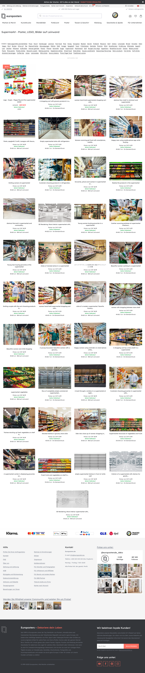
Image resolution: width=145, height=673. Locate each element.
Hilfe (3, 6)
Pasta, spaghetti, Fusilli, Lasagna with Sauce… (19, 141)
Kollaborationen (39, 563)
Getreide (93, 46)
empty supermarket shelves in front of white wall (90, 475)
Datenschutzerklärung (10, 578)
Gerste (89, 44)
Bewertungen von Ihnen (11, 589)
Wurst (36, 44)
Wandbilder (41, 23)
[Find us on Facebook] (105, 663)
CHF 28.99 (90, 396)
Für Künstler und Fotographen (44, 567)
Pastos (43, 48)
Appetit (137, 46)
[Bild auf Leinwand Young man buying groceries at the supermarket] (19, 251)
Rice (64, 44)
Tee (26, 46)
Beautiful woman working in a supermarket (126, 266)
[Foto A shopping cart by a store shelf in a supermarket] (125, 337)
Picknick (100, 46)
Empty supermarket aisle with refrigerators (54, 141)
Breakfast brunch (115, 48)
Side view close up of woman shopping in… (90, 433)
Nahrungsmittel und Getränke (17, 44)
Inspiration (69, 6)
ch (141, 6)
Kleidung (98, 23)
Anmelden (130, 6)
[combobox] (70, 16)
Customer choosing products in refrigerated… (54, 183)
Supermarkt (69, 48)
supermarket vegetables (19, 392)
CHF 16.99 (54, 104)
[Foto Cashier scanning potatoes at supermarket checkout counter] (125, 210)
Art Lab (91, 6)
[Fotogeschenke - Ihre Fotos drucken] (130, 16)
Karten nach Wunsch (57, 6)
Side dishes (77, 51)
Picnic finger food (66, 53)
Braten (14, 46)
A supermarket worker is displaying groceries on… (19, 475)
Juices (27, 53)
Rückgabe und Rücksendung (13, 574)
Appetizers (104, 48)
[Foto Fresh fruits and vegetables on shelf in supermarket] (54, 465)
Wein (140, 44)
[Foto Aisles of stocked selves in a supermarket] (54, 253)
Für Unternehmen (135, 23)
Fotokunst (55, 23)
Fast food (58, 44)
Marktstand (79, 48)
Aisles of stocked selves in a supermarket (55, 266)
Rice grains (11, 51)
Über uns (6, 563)
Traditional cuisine (79, 53)
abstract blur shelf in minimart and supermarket (126, 101)
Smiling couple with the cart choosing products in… (19, 307)
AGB (4, 571)
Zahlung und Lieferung (14, 6)
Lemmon (51, 44)
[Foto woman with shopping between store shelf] (125, 294)
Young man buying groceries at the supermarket (19, 266)
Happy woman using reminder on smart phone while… (90, 349)
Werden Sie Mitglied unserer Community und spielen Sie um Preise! (37, 599)
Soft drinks (136, 51)
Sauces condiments (88, 51)
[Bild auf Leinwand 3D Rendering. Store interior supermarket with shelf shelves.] (72, 499)
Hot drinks (127, 51)
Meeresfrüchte (33, 46)
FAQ (4, 559)
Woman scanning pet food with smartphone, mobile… (90, 141)
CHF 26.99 (90, 105)
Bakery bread (133, 48)
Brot (9, 46)
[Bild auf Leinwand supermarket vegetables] (19, 378)
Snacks (125, 48)
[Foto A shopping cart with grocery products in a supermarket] (54, 89)
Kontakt (5, 556)
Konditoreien (113, 46)
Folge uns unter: (105, 547)
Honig (69, 44)
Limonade (121, 44)
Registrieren (131, 646)
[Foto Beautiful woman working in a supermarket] (125, 253)
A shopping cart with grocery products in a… (55, 101)
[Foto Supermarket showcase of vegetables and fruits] (125, 424)
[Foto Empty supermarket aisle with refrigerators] (54, 128)
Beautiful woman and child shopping (19, 349)
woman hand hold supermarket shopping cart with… (90, 101)
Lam (3, 48)
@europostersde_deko (112, 552)
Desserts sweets (32, 51)
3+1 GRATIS (8, 9)
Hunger (63, 46)
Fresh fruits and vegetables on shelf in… (54, 475)
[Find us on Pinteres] (111, 663)
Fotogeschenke (45, 6)
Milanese (16, 48)
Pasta (4, 51)
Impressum (38, 559)
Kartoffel (56, 48)
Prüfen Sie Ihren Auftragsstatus (14, 552)
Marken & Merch (9, 23)
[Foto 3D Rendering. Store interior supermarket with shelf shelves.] (54, 213)
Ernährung (122, 46)
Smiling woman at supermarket (19, 183)
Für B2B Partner (39, 578)
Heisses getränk (34, 48)
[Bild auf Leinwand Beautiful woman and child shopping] (19, 335)
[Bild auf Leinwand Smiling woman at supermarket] (19, 169)
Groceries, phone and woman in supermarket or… (90, 183)
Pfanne (49, 48)
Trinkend (96, 44)
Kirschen (134, 44)
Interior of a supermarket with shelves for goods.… (125, 475)
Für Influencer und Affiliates (44, 571)
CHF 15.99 (54, 311)
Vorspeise (76, 44)
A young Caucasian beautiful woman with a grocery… (55, 349)
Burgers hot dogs (94, 48)
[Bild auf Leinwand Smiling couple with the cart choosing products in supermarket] (19, 292)
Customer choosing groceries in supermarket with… (125, 392)
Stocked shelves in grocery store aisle (55, 433)
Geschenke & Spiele (115, 23)
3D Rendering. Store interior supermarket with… (55, 224)
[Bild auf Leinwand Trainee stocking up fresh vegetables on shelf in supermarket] (19, 418)
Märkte (53, 46)
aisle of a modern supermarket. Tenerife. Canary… (90, 307)
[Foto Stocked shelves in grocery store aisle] (54, 419)
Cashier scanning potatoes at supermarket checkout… (125, 224)
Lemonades (35, 53)
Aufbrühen (23, 48)
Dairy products (118, 51)
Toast (77, 46)
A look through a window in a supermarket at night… (90, 392)
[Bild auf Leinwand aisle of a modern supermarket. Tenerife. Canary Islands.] (90, 292)
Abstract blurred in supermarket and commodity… (19, 224)
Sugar (62, 48)
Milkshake (130, 46)
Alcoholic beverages (9, 53)
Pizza (30, 44)
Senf (108, 44)
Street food (68, 51)
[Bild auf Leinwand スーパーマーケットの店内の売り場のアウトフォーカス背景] (90, 251)
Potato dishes (20, 51)
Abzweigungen (44, 46)
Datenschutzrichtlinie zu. (125, 650)
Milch (105, 46)
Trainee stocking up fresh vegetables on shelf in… (19, 433)
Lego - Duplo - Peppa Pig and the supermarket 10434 (19, 101)
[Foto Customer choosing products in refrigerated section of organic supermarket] (54, 170)
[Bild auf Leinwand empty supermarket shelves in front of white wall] (90, 462)
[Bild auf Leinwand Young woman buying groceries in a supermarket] (90, 212)
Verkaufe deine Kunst (81, 6)
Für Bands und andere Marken (44, 574)
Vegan (4, 46)
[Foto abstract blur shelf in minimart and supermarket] (125, 87)
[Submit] (40, 16)
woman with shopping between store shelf (125, 307)
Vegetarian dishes (57, 51)
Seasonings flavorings (103, 51)
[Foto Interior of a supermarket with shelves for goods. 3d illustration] (125, 461)
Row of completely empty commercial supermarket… (55, 392)
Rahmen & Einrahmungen (31, 6)
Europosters (14, 16)
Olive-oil (21, 46)
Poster (66, 23)
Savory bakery (54, 53)
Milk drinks (43, 53)
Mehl (58, 46)
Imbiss (114, 44)
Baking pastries (44, 51)
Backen (83, 44)
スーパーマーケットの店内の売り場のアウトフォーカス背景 (90, 266)
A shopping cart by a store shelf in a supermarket (125, 349)
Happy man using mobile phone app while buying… (125, 141)
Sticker (36, 556)
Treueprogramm (8, 585)
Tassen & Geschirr (82, 23)
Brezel (128, 44)
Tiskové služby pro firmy (42, 582)
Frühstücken (85, 46)
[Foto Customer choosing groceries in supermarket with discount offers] (125, 378)
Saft (85, 48)
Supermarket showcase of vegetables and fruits (125, 433)
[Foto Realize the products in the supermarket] (125, 171)
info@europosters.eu (77, 555)
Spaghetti (71, 46)
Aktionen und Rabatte (102, 6)
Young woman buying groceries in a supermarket (90, 224)
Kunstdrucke (26, 23)
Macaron (103, 44)
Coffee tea (20, 53)
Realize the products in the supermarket (125, 183)
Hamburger (43, 44)
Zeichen (8, 48)
